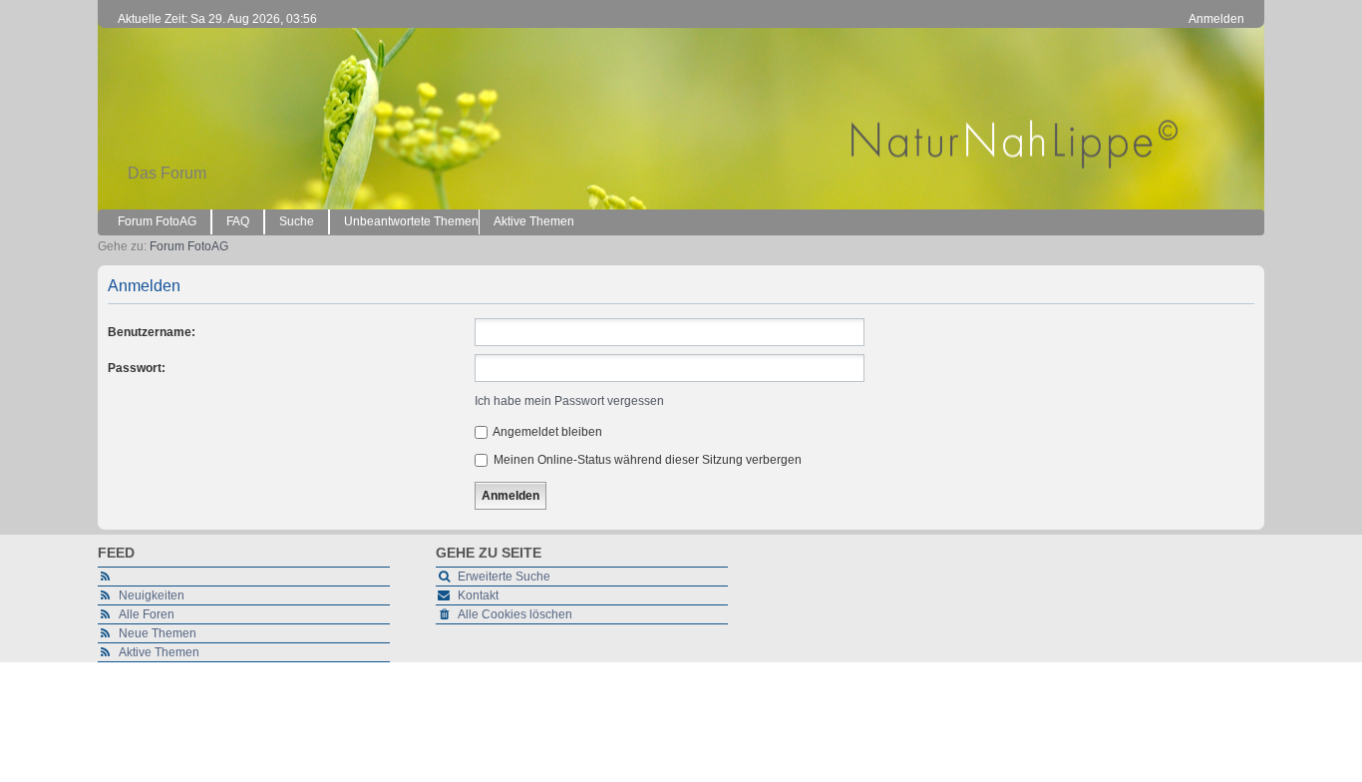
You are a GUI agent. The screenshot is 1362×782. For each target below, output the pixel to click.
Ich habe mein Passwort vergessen (569, 401)
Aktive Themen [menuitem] (534, 221)
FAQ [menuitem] (237, 221)
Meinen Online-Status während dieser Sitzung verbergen (646, 460)
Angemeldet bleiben (546, 432)
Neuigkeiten (151, 595)
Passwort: (137, 368)
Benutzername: (151, 332)
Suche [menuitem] (296, 221)
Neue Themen (157, 633)
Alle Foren (146, 614)
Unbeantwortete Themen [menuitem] (411, 221)
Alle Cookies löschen (515, 614)
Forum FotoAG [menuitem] (157, 221)
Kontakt (478, 595)
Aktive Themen (159, 652)
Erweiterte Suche (504, 577)
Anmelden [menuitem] (1216, 19)
